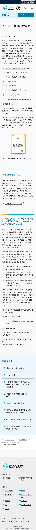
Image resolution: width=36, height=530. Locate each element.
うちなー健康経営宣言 (15, 403)
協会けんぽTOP (9, 439)
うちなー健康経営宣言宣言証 (17, 158)
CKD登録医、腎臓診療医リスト (18, 419)
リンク (4, 518)
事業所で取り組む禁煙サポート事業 (18, 395)
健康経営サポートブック (16, 203)
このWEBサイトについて (16, 518)
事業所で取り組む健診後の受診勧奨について (18, 427)
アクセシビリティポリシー (10, 522)
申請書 (10, 328)
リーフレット (12, 95)
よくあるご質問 (26, 504)
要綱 (9, 104)
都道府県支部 (23, 439)
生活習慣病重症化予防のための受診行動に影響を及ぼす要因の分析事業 (18, 384)
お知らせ (24, 500)
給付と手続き (9, 490)
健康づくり (7, 361)
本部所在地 (8, 478)
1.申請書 (11, 82)
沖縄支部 (5, 15)
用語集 (7, 508)
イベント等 (10, 375)
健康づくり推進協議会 (15, 368)
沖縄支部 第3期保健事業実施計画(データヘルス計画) (18, 411)
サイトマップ (25, 522)
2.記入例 (11, 85)
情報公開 (7, 500)
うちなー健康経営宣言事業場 (18, 68)
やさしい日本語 (29, 2)
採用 (6, 504)
